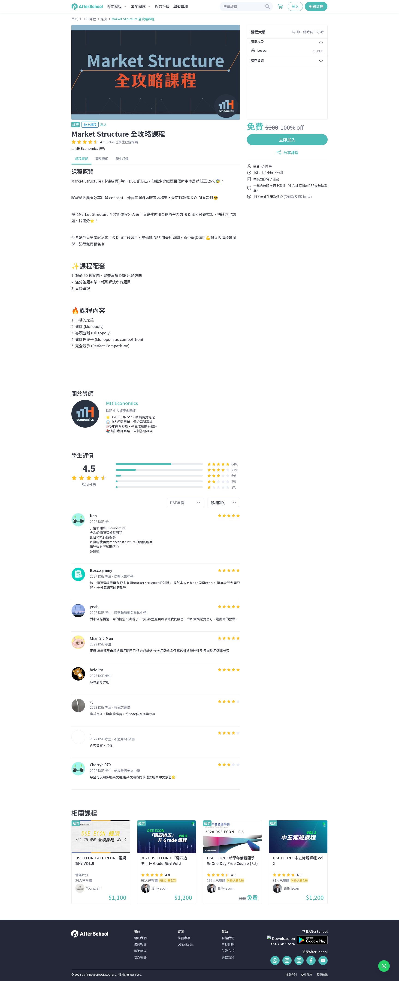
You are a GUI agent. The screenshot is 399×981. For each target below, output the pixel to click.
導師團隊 (140, 950)
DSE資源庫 (185, 944)
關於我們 (140, 938)
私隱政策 (322, 974)
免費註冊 (316, 6)
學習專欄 (180, 6)
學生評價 (122, 158)
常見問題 (227, 944)
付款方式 (227, 950)
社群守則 (291, 974)
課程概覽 (81, 158)
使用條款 (306, 974)
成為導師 (140, 957)
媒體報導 (140, 944)
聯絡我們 (227, 938)
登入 (295, 6)
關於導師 (101, 158)
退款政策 (227, 957)
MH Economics (86, 148)
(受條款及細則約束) (298, 196)
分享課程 (291, 152)
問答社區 (162, 6)
